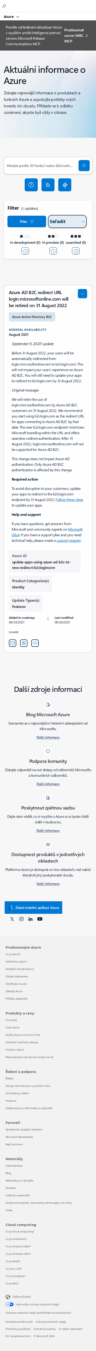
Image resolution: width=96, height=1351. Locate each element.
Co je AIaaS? (13, 1261)
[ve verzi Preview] (53, 251)
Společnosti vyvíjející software (24, 1129)
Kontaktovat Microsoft (19, 1321)
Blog (8, 1173)
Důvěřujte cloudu (16, 983)
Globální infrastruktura (20, 969)
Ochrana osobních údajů (51, 1321)
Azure (9, 16)
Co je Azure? (13, 954)
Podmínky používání (18, 1329)
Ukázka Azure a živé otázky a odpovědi (29, 1108)
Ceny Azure (12, 1027)
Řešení (10, 1078)
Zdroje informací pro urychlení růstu (28, 1086)
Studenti (11, 1188)
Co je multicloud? (16, 1239)
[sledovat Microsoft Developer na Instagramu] (21, 919)
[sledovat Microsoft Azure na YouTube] (40, 919)
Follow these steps (69, 499)
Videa (9, 1210)
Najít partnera (14, 1144)
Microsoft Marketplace (19, 1137)
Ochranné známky (45, 1329)
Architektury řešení (17, 1093)
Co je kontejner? (15, 1276)
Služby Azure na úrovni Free (23, 1035)
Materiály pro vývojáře (19, 1180)
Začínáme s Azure (16, 961)
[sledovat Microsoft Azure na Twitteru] (12, 919)
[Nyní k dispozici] (76, 251)
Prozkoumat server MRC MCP (74, 35)
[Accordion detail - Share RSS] (23, 643)
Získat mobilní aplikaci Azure (37, 907)
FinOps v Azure (15, 1049)
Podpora (11, 1100)
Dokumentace (14, 1165)
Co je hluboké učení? (18, 1253)
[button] (31, 184)
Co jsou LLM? (14, 1268)
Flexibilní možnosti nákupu (22, 1042)
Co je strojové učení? (18, 1246)
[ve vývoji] (25, 251)
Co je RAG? (12, 1283)
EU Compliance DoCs (18, 1336)
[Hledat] (84, 165)
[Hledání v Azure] (5, 6)
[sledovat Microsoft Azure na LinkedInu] (30, 919)
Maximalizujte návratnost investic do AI (29, 1057)
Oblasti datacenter (17, 976)
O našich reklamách (70, 1329)
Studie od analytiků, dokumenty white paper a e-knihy (39, 1202)
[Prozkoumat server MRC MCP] (64, 184)
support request (68, 540)
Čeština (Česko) (22, 1296)
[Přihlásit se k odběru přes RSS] (48, 184)
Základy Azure (14, 991)
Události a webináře (18, 1195)
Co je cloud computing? (20, 1231)
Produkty (11, 1020)
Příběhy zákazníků (17, 998)
